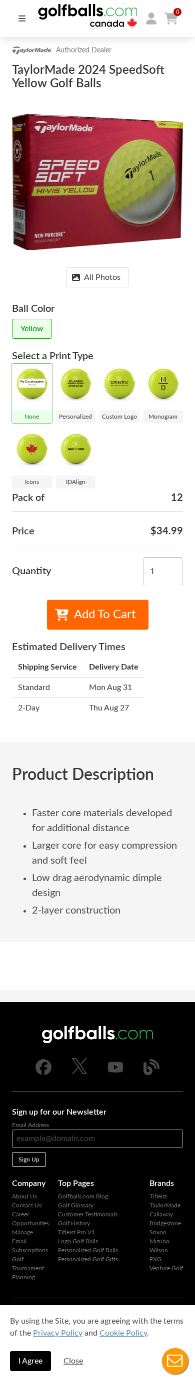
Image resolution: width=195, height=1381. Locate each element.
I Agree (30, 1361)
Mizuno (160, 1241)
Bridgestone (165, 1223)
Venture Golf (166, 1268)
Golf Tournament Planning (28, 1268)
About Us (24, 1196)
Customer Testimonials (88, 1214)
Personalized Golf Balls (88, 1250)
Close (73, 1361)
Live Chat (175, 1361)
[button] (151, 18)
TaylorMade (165, 1205)
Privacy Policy (57, 1333)
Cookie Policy (123, 1333)
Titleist (158, 1196)
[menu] (22, 18)
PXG (156, 1259)
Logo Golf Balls (78, 1241)
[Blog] (152, 1073)
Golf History (74, 1223)
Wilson (159, 1250)
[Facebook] (44, 1073)
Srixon (158, 1232)
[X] (80, 1072)
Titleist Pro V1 (76, 1232)
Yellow (32, 329)
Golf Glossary (76, 1205)
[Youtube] (116, 1073)
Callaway (161, 1214)
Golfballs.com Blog (83, 1196)
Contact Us (27, 1205)
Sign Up (29, 1159)
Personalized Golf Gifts (88, 1259)
